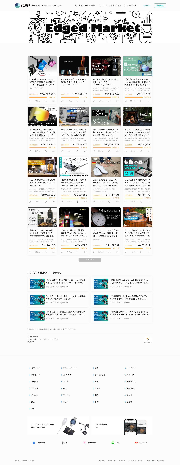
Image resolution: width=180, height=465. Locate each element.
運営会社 (31, 342)
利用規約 (122, 460)
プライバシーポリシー (136, 460)
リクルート (111, 460)
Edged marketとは (34, 339)
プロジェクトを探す (51, 339)
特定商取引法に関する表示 (156, 460)
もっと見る (90, 259)
